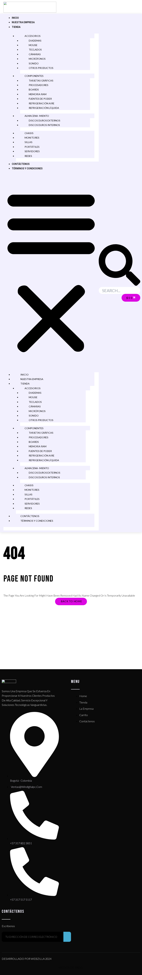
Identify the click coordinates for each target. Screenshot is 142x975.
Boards (34, 89)
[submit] (67, 937)
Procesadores (38, 85)
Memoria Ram (37, 94)
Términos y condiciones (27, 168)
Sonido (34, 63)
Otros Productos (41, 67)
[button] (51, 271)
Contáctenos (21, 164)
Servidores (32, 151)
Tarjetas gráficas (41, 80)
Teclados (35, 49)
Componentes (34, 75)
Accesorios (33, 35)
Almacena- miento (37, 115)
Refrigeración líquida (44, 107)
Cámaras (35, 54)
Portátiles (32, 146)
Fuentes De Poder (40, 98)
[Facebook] (119, 8)
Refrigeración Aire (41, 103)
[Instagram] (131, 8)
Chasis (29, 133)
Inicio (15, 17)
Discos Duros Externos (44, 120)
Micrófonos (37, 58)
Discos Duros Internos (44, 124)
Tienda (16, 27)
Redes (28, 155)
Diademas (35, 40)
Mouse (33, 45)
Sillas (28, 142)
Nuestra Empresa (23, 22)
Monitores (32, 137)
